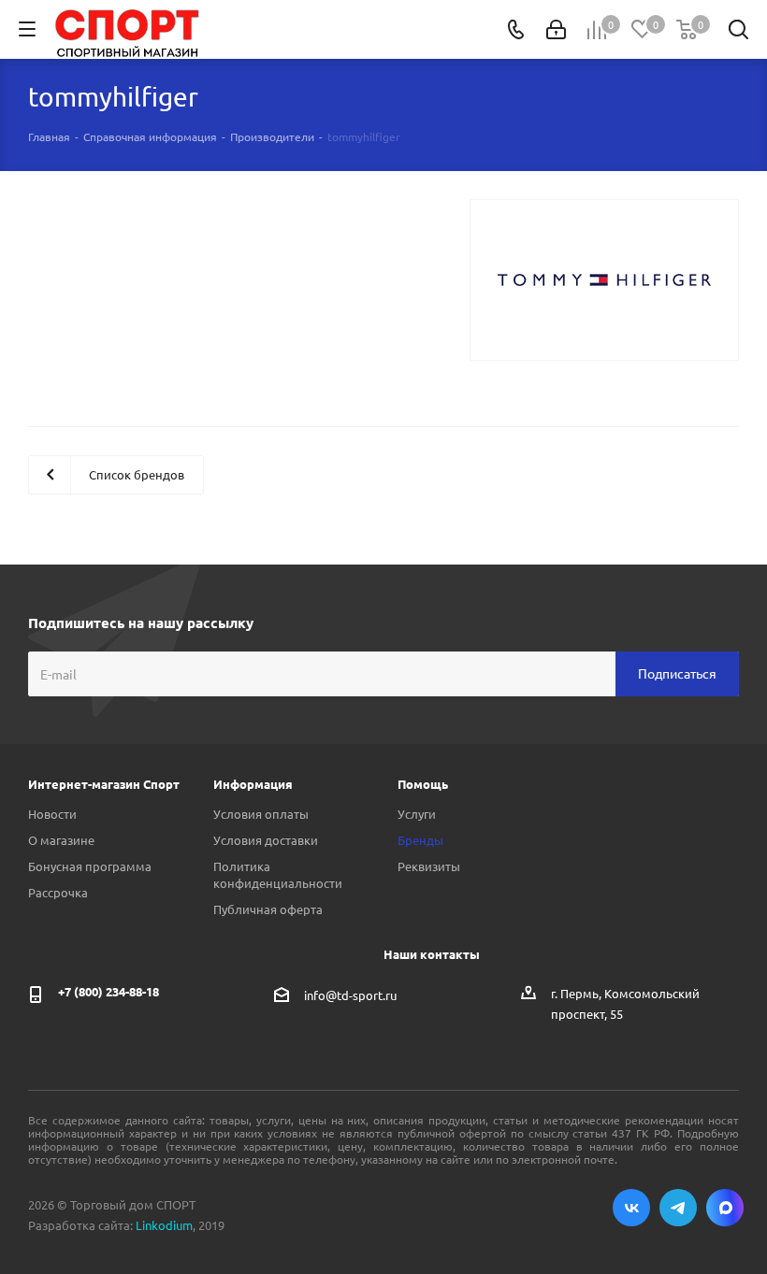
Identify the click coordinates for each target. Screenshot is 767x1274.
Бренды (420, 840)
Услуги (417, 814)
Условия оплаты (261, 814)
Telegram (678, 1207)
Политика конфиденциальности (277, 874)
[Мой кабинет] (556, 29)
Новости (52, 814)
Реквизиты (429, 866)
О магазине (61, 840)
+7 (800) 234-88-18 (108, 991)
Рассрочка (58, 892)
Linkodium (164, 1225)
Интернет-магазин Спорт (104, 784)
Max (725, 1207)
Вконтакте (631, 1207)
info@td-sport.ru (350, 995)
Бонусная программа (90, 866)
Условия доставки (265, 840)
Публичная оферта (268, 909)
